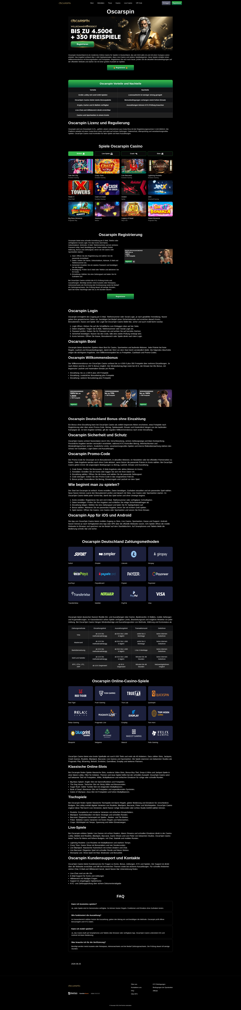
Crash (132, 153)
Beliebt (79, 153)
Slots (159, 153)
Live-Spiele (106, 153)
